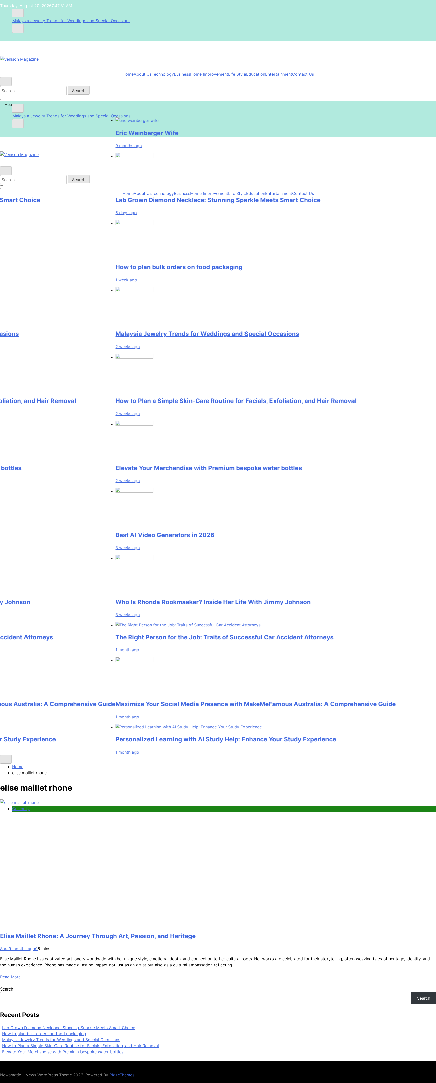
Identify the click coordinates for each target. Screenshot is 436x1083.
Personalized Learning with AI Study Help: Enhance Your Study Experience (200, 739)
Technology (163, 74)
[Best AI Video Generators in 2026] (109, 490)
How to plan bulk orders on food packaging (153, 266)
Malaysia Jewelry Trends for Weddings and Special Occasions (71, 20)
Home (128, 74)
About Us (143, 74)
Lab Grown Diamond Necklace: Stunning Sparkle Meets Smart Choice (192, 199)
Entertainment (278, 74)
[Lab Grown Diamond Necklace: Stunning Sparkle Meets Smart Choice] (109, 156)
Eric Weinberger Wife (121, 132)
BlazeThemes (122, 1074)
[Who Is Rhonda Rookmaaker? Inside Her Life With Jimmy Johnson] (109, 558)
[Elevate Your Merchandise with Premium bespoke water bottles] (109, 424)
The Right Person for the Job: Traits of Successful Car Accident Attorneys (199, 637)
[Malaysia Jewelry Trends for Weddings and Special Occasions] (109, 290)
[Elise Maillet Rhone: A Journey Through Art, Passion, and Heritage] (19, 802)
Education (255, 74)
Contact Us (303, 74)
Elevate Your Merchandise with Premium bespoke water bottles (183, 468)
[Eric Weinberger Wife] (111, 120)
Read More (10, 976)
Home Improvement (209, 74)
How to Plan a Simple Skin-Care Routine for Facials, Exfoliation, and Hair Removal (210, 401)
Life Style (237, 74)
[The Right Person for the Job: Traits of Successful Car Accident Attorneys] (162, 624)
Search (6, 989)
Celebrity (21, 808)
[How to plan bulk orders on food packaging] (109, 223)
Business (182, 74)
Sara (4, 948)
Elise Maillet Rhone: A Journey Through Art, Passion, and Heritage (98, 936)
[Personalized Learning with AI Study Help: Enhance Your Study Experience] (163, 726)
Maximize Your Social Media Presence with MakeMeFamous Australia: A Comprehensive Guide (230, 704)
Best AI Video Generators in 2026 (139, 534)
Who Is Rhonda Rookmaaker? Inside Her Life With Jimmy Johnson (187, 601)
